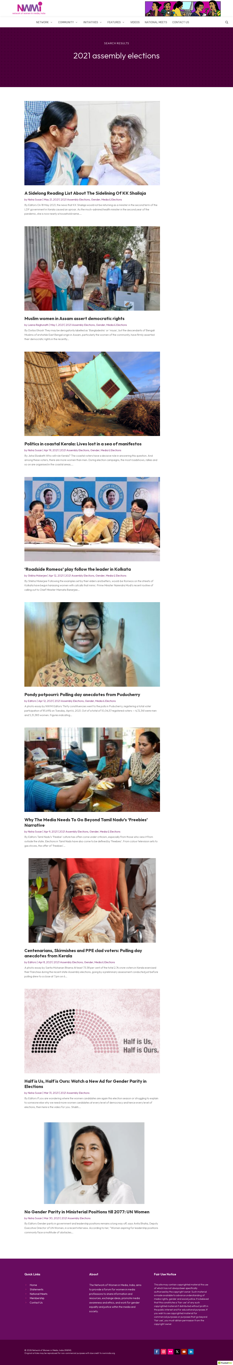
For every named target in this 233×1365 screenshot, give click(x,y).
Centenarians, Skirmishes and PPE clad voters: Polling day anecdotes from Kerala (83, 953)
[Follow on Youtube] (184, 1351)
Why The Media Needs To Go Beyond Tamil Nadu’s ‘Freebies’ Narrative (86, 822)
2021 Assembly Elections (75, 199)
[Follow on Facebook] (156, 1351)
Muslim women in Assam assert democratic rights (74, 318)
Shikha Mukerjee (37, 575)
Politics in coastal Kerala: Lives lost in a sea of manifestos (83, 444)
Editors (32, 701)
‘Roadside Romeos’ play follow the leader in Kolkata (77, 569)
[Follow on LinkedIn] (191, 1351)
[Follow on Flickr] (170, 1351)
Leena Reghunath (38, 325)
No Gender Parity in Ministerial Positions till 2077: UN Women (86, 1212)
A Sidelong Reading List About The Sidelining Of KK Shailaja (85, 193)
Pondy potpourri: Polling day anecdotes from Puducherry (82, 694)
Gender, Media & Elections (106, 199)
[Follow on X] (177, 1351)
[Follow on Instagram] (163, 1351)
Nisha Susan (35, 199)
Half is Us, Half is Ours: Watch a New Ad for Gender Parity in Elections (85, 1083)
